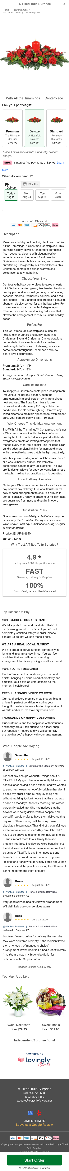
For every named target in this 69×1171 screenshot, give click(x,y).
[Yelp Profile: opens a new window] (38, 1113)
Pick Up (33, 184)
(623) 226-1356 (34, 1096)
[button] (61, 1162)
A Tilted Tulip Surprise (35, 3)
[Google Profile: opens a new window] (30, 1113)
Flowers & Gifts (20, 9)
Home (6, 9)
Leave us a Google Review (34, 1125)
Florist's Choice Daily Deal (43, 892)
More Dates (58, 194)
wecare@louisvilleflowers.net (34, 1100)
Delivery (11, 186)
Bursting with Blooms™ (41, 766)
